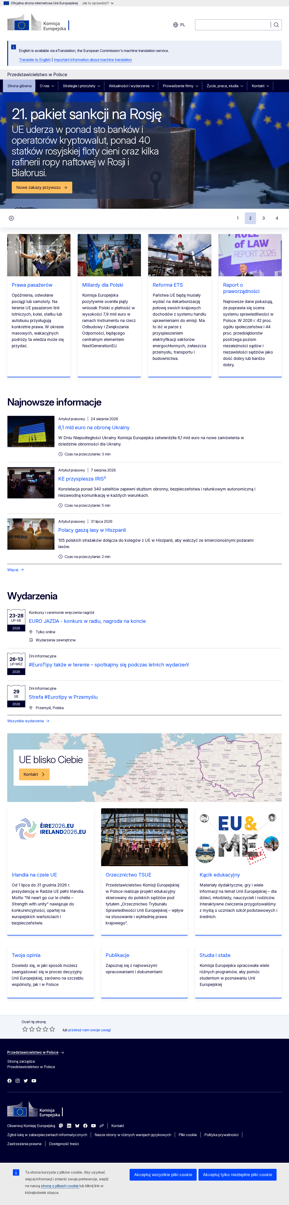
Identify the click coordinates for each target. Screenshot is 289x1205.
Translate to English (35, 59)
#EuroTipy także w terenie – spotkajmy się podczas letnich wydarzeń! (109, 665)
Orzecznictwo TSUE (128, 875)
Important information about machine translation (93, 59)
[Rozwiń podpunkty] (54, 86)
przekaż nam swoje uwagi (89, 1030)
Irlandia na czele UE (34, 875)
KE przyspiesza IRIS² (82, 479)
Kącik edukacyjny (220, 875)
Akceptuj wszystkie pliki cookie (163, 1174)
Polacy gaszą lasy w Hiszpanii (92, 530)
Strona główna (19, 86)
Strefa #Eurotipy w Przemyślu (63, 697)
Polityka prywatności (221, 1134)
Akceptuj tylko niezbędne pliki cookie (237, 1174)
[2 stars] (28, 1029)
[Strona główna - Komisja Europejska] (43, 23)
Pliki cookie (188, 1134)
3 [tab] (263, 218)
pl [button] (182, 24)
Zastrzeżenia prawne (24, 1144)
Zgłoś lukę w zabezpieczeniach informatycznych (47, 1134)
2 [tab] (250, 218)
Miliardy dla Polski (102, 285)
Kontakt (258, 86)
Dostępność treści (64, 1144)
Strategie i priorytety (79, 86)
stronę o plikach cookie (60, 1186)
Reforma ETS (168, 285)
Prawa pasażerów (32, 285)
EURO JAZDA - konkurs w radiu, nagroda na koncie (87, 621)
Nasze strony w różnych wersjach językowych (133, 1134)
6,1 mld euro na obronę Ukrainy (94, 427)
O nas (44, 86)
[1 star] (25, 1029)
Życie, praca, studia (222, 86)
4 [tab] (277, 218)
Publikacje (117, 955)
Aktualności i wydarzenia (129, 86)
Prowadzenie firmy (178, 86)
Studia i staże (215, 955)
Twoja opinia (26, 955)
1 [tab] (237, 218)
